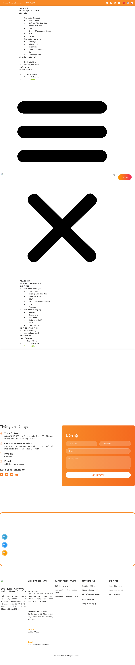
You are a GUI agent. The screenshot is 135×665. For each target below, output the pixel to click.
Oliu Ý (31, 28)
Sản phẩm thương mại (32, 39)
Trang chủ (23, 8)
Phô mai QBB (34, 20)
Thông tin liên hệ (30, 80)
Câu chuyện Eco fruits (29, 11)
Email (30, 642)
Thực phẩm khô (35, 55)
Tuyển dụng (24, 67)
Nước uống (33, 47)
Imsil (30, 34)
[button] (62, 179)
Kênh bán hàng (30, 62)
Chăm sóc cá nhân (36, 49)
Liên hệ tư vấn (98, 475)
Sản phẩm (23, 13)
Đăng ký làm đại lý (31, 65)
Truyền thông (25, 70)
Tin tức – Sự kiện (30, 74)
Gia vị (31, 52)
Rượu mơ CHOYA (35, 26)
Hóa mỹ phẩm (34, 44)
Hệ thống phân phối (27, 57)
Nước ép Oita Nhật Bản (38, 23)
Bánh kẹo (32, 42)
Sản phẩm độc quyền (32, 18)
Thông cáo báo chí (31, 77)
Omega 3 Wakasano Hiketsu (40, 31)
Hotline (31, 629)
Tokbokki (32, 36)
